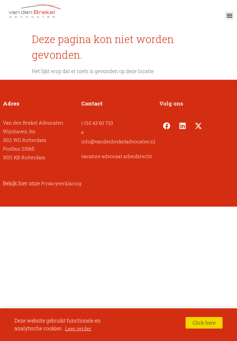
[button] (229, 15)
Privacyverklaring (61, 183)
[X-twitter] (198, 125)
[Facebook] (166, 125)
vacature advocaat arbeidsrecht (116, 156)
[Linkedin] (182, 125)
